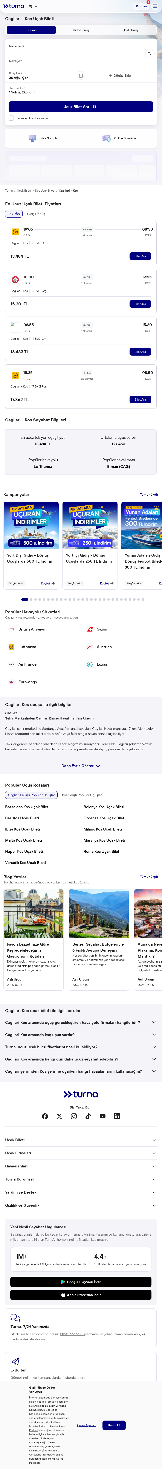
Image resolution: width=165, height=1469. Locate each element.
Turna (9, 190)
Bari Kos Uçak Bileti (22, 818)
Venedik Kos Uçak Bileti (25, 862)
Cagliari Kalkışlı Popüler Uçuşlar (31, 795)
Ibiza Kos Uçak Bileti (22, 829)
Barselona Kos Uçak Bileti (27, 806)
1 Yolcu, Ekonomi (22, 92)
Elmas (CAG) (118, 466)
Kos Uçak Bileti (45, 190)
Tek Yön (14, 214)
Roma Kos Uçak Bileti (102, 851)
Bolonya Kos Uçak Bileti (104, 806)
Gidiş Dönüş (36, 214)
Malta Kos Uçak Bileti (23, 840)
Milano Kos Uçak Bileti (103, 829)
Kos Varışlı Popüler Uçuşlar (82, 795)
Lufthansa (43, 466)
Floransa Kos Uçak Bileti (104, 818)
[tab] (31, 30)
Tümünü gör (149, 494)
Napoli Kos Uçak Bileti (24, 851)
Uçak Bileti (24, 190)
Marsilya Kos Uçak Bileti (104, 840)
